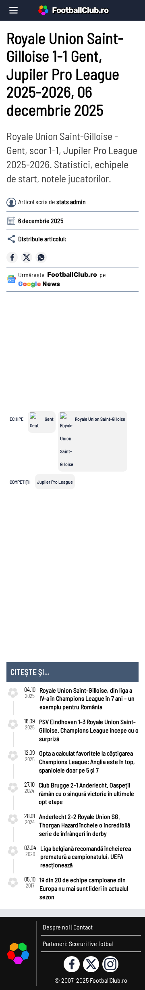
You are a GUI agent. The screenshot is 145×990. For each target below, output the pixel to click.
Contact (83, 927)
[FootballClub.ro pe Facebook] (72, 964)
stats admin (71, 201)
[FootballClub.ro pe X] (91, 964)
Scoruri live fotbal (91, 943)
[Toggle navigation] (13, 10)
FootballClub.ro (80, 10)
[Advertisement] (74, 346)
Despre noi (56, 927)
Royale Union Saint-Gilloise (100, 419)
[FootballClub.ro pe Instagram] (110, 964)
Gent (49, 419)
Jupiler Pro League (55, 482)
